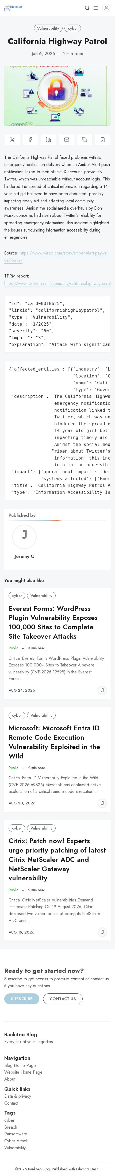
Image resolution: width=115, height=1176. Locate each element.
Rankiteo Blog (39, 1169)
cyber (73, 28)
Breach (10, 1127)
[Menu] (95, 8)
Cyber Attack (16, 1141)
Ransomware (15, 1134)
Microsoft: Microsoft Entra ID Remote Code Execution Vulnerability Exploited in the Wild (54, 742)
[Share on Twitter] (12, 139)
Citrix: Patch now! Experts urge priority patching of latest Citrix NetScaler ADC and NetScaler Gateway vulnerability (57, 859)
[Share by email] (67, 139)
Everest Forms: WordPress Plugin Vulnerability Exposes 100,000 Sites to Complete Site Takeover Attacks (53, 622)
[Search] (87, 8)
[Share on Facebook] (30, 139)
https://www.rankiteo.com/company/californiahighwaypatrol (57, 283)
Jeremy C (24, 556)
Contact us (63, 998)
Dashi (94, 1169)
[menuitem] (57, 1065)
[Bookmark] (103, 139)
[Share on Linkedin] (48, 139)
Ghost (81, 1169)
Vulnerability (48, 28)
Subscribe (22, 998)
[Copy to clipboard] (85, 139)
